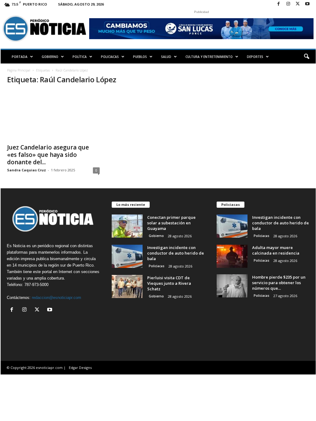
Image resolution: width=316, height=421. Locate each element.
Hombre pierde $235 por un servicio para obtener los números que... (279, 282)
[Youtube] (307, 4)
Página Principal (18, 70)
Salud (166, 57)
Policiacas (110, 57)
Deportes (255, 57)
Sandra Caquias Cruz (26, 170)
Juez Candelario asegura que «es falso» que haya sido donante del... (48, 154)
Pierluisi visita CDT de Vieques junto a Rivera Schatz (169, 283)
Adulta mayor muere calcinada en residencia (275, 250)
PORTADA (19, 57)
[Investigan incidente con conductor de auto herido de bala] (127, 256)
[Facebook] (278, 4)
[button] (306, 56)
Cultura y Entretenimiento (209, 57)
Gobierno (50, 57)
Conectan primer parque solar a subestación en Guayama (171, 223)
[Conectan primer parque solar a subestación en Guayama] (127, 226)
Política (80, 57)
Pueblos (140, 57)
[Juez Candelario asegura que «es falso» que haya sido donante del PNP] (53, 115)
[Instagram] (288, 4)
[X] (297, 4)
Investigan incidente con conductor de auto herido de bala (175, 253)
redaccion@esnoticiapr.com (56, 297)
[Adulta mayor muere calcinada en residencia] (232, 256)
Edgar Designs (80, 367)
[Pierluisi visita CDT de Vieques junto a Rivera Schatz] (127, 286)
